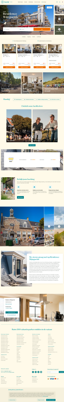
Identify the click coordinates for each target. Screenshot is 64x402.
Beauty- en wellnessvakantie (52, 342)
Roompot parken (3, 360)
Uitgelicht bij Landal (4, 354)
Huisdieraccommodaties (35, 338)
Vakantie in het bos (34, 360)
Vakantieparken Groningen (4, 342)
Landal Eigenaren (34, 380)
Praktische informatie (30, 99)
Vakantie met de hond (51, 341)
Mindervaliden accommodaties (36, 349)
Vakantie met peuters (51, 349)
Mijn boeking (20, 197)
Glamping (49, 335)
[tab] (22, 226)
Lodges (18, 353)
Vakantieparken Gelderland (4, 341)
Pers (17, 384)
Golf (48, 357)
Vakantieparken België (20, 335)
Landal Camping (34, 377)
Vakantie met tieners (51, 350)
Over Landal (18, 377)
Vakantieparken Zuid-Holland (5, 352)
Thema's (49, 334)
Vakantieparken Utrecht (4, 348)
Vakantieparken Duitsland (20, 338)
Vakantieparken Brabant (4, 335)
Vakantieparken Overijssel (4, 346)
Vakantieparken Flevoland (4, 338)
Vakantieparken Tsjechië (20, 341)
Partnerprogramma (19, 383)
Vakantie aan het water (35, 361)
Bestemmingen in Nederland (5, 334)
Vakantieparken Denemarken (20, 337)
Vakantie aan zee (34, 363)
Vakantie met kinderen (51, 346)
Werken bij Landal (18, 380)
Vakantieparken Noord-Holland (5, 345)
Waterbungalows (19, 361)
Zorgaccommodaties (35, 348)
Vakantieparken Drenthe (4, 337)
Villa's (17, 360)
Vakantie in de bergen (35, 364)
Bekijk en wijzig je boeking (43, 99)
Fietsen (49, 355)
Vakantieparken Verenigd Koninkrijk (21, 342)
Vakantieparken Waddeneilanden (5, 349)
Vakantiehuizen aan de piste (36, 345)
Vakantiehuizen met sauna (35, 352)
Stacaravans (18, 356)
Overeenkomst (3, 380)
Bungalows (18, 349)
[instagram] (36, 372)
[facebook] (33, 372)
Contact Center (11, 372)
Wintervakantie (50, 338)
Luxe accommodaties (35, 342)
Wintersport (49, 362)
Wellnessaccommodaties (35, 346)
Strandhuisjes (18, 357)
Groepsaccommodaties (35, 337)
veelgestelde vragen (7, 371)
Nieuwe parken (3, 357)
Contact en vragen (3, 377)
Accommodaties (19, 346)
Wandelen (49, 361)
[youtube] (41, 372)
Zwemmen (49, 364)
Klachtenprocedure (3, 383)
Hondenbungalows (34, 355)
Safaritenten (18, 354)
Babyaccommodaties (35, 335)
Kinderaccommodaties (35, 341)
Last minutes (2, 356)
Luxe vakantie (50, 337)
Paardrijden (49, 358)
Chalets (18, 350)
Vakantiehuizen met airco (35, 353)
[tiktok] (38, 372)
